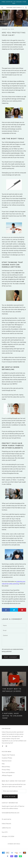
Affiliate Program (7, 775)
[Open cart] (26, 7)
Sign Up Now (9, 796)
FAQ (3, 764)
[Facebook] (2, 746)
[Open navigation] (2, 7)
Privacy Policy (6, 770)
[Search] (23, 7)
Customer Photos (7, 758)
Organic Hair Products (8, 755)
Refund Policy (6, 767)
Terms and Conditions (8, 772)
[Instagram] (6, 746)
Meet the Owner (7, 761)
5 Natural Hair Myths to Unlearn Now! (12, 716)
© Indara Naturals (14, 843)
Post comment (10, 657)
